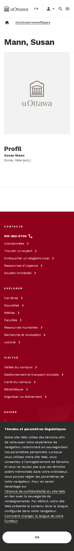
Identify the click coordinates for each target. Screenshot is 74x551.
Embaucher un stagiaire (26, 258)
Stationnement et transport (31, 374)
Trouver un (18, 251)
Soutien (17, 273)
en (36, 8)
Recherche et (22, 335)
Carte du (17, 382)
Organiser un (23, 397)
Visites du (18, 367)
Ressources (21, 266)
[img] (16, 9)
